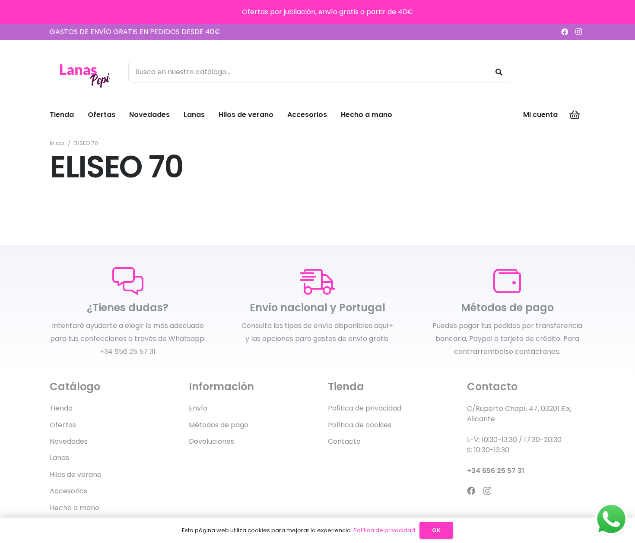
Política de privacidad (364, 408)
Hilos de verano (76, 475)
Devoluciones (211, 441)
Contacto (344, 441)
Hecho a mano (74, 508)
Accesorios (68, 491)
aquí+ (383, 326)
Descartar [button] (432, 12)
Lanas (59, 458)
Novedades (69, 441)
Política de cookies (359, 425)
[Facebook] (565, 32)
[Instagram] (578, 32)
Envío (198, 408)
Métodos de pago (218, 425)
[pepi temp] (84, 72)
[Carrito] (575, 115)
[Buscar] (499, 72)
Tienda (61, 408)
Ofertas (63, 425)
